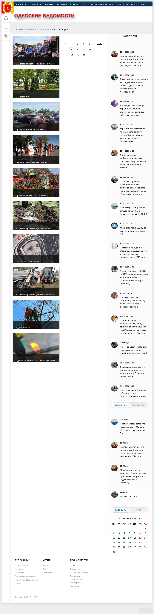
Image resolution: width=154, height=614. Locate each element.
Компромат (122, 4)
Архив (139, 510)
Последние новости (79, 573)
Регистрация (76, 583)
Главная (74, 566)
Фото (143, 4)
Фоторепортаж (46, 29)
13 (129, 538)
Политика (48, 4)
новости (36, 4)
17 (114, 542)
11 (90, 49)
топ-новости (22, 4)
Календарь (120, 510)
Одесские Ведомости (25, 29)
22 (84, 55)
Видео (134, 4)
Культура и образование (102, 4)
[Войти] (6, 18)
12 (72, 55)
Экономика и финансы (67, 4)
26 (124, 547)
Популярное (120, 405)
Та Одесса (47, 573)
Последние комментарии (76, 577)
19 (124, 542)
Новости (129, 36)
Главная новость (23, 566)
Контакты (20, 8)
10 (84, 49)
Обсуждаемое (139, 405)
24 (114, 547)
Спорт (85, 4)
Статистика (75, 569)
